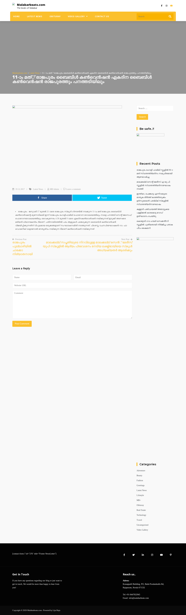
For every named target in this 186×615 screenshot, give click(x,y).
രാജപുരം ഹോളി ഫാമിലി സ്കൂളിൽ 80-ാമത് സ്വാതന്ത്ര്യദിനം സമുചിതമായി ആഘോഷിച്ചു (155, 173)
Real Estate (141, 510)
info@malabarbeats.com (139, 598)
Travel (139, 520)
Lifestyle (140, 495)
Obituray (55, 16)
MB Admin (54, 189)
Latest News (34, 16)
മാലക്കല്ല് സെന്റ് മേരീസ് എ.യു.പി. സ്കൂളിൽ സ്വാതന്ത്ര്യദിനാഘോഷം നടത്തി (154, 185)
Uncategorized (142, 525)
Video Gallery (76, 16)
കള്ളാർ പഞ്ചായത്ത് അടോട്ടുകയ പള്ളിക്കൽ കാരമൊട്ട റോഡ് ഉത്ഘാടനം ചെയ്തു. (153, 212)
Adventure (141, 470)
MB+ (139, 500)
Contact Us (102, 16)
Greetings (140, 485)
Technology (141, 515)
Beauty (139, 475)
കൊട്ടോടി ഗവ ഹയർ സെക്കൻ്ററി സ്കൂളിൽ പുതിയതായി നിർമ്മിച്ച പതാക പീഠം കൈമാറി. (155, 224)
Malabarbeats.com (31, 5)
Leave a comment (73, 189)
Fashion (140, 480)
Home (16, 16)
